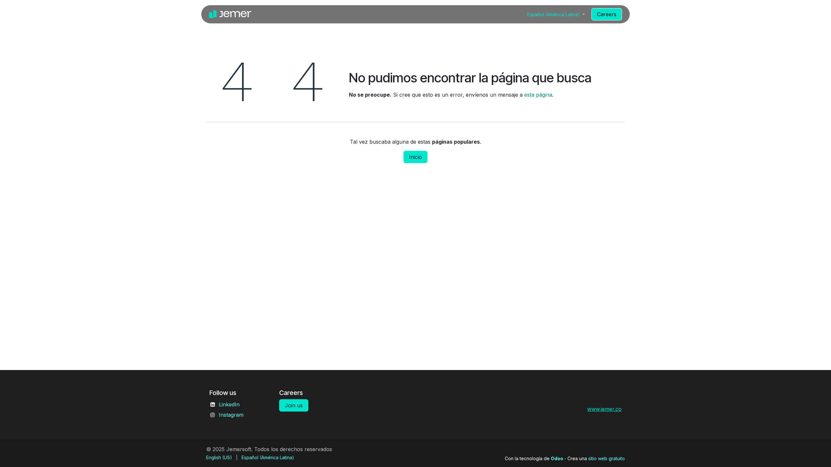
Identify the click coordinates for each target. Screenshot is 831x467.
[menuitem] (514, 14)
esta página (538, 94)
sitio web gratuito (606, 458)
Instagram (231, 415)
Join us (294, 405)
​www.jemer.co (604, 409)
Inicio (415, 157)
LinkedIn (229, 404)
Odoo (557, 458)
